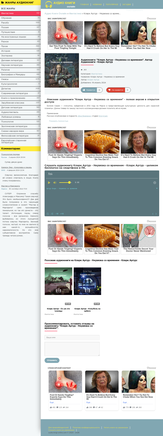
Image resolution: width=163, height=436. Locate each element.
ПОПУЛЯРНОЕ (112, 4)
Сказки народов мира (12, 131)
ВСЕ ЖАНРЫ (8, 9)
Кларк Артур (93, 80)
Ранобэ (5, 23)
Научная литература (11, 65)
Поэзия (5, 28)
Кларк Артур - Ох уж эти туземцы (58, 310)
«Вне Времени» (84, 116)
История (5, 51)
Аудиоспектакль (9, 112)
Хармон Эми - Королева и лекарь (16, 167)
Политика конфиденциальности (86, 427)
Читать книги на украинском (116, 427)
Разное (5, 42)
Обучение (6, 18)
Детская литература (11, 108)
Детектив (6, 89)
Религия (5, 70)
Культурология (9, 84)
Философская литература (14, 136)
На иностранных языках (13, 37)
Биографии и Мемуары (13, 75)
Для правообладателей (58, 427)
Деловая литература (12, 60)
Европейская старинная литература (13, 142)
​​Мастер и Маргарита (10, 186)
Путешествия (8, 32)
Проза (4, 46)
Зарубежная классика (12, 103)
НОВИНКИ (97, 4)
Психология (7, 122)
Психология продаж (10, 154)
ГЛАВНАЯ (84, 4)
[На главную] (60, 4)
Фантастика (7, 13)
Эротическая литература (14, 126)
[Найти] (123, 10)
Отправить (52, 360)
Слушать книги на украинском (61, 430)
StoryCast (103, 116)
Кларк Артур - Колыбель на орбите (87, 310)
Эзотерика (6, 56)
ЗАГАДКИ (127, 4)
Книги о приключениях (13, 98)
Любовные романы (11, 117)
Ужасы (4, 79)
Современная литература (14, 93)
